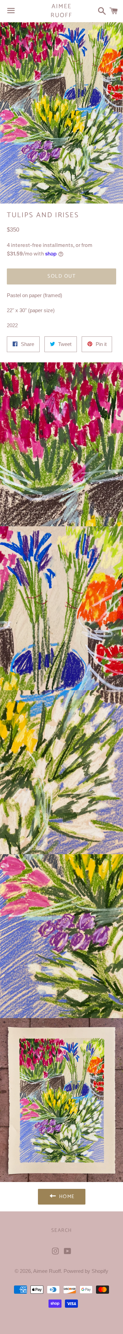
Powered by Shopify (86, 1271)
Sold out (61, 276)
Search (61, 1230)
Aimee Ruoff (61, 10)
